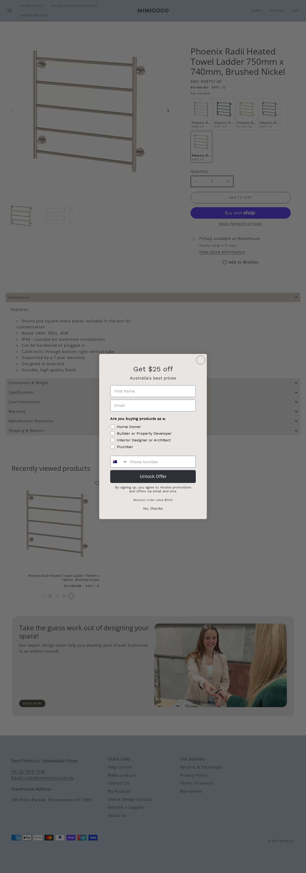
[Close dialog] (201, 360)
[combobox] (119, 461)
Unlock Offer (153, 476)
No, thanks (153, 508)
